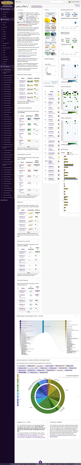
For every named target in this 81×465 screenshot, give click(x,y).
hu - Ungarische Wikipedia (7, 119)
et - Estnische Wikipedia (7, 98)
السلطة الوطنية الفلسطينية (54, 82)
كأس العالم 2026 (23, 435)
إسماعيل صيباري (20, 437)
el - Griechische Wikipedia (7, 89)
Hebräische (51, 127)
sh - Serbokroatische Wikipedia (8, 161)
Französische (51, 123)
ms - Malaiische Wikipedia (7, 142)
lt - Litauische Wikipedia (7, 139)
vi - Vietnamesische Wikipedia (7, 190)
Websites (4, 63)
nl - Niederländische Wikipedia (8, 144)
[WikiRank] (7, 2)
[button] (36, 10)
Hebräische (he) (22, 80)
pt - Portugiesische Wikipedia (7, 154)
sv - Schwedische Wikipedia (7, 174)
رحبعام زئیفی (60, 370)
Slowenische (51, 170)
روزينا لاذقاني (35, 434)
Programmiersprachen (6, 47)
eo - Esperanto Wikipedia (7, 93)
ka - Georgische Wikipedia (7, 130)
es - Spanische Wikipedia (7, 96)
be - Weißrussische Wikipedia (7, 75)
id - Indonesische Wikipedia (7, 123)
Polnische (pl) (22, 308)
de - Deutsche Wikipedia (7, 86)
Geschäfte (4, 38)
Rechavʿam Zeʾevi (60, 365)
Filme (4, 29)
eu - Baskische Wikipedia (7, 100)
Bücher (4, 24)
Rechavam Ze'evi (44, 372)
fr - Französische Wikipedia (7, 107)
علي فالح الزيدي (28, 437)
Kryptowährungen (6, 43)
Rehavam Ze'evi (31, 365)
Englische (50, 107)
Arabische (50, 94)
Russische (51, 157)
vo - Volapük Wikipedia (6, 192)
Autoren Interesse (6, 12)
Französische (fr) (22, 228)
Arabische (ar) (22, 129)
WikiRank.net (77, 5)
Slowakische (51, 166)
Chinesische (51, 178)
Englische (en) (22, 85)
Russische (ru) (22, 224)
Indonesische (51, 131)
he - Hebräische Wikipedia (7, 112)
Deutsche (50, 102)
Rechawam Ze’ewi (22, 368)
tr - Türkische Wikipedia (7, 181)
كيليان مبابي (34, 437)
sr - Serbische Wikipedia (7, 172)
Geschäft (4, 36)
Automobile (5, 22)
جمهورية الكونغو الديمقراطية (34, 435)
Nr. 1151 (74, 40)
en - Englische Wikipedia (7, 91)
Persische (51, 119)
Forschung (64, 1)
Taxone (4, 54)
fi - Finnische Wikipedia (6, 105)
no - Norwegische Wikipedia (7, 150)
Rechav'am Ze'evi (63, 368)
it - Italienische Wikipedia (7, 126)
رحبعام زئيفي (32, 15)
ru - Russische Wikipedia (7, 159)
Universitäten (5, 57)
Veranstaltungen (5, 59)
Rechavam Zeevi (50, 370)
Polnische (50, 149)
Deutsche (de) (22, 92)
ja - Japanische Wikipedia (7, 128)
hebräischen (36, 27)
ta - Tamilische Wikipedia (7, 176)
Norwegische (51, 145)
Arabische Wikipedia (75, 1)
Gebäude (4, 31)
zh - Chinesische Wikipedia (7, 195)
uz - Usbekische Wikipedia (7, 188)
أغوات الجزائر (46, 83)
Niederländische (52, 141)
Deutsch (19, 1)
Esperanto (51, 111)
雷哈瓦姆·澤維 (22, 372)
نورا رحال (30, 434)
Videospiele (5, 61)
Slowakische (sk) (22, 96)
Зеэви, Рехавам (49, 365)
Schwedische (51, 174)
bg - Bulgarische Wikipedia (7, 77)
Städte (4, 52)
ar (28, 5)
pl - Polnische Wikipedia (7, 152)
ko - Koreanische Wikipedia (7, 135)
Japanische (51, 135)
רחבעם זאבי (22, 365)
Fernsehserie (5, 27)
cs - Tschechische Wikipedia (7, 82)
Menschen (4, 45)
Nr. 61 (67, 40)
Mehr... (29, 100)
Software (4, 50)
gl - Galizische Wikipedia (7, 109)
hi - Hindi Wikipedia (6, 114)
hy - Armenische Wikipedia (7, 121)
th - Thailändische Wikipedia (7, 179)
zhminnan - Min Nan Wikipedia (8, 197)
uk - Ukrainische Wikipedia (7, 183)
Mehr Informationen (54, 436)
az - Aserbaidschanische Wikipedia (7, 73)
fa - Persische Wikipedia (7, 103)
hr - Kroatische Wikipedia (7, 116)
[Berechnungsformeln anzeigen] (40, 462)
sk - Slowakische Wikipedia (7, 167)
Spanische (51, 115)
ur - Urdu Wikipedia (6, 185)
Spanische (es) (22, 269)
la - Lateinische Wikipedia (7, 137)
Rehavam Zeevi (69, 365)
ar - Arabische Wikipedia (7, 69)
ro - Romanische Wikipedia (7, 157)
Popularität (5, 16)
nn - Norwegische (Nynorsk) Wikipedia (7, 147)
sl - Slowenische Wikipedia (7, 169)
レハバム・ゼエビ (33, 368)
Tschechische (51, 98)
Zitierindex (4, 14)
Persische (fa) (22, 88)
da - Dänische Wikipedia (7, 84)
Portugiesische (51, 153)
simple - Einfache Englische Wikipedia (7, 165)
